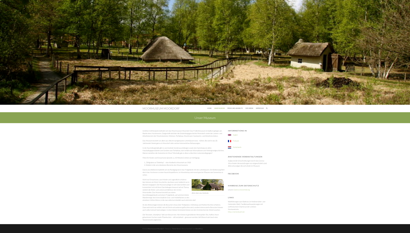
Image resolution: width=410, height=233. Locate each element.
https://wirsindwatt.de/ (236, 212)
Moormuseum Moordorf (161, 108)
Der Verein (249, 108)
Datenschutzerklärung (242, 190)
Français (236, 141)
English (235, 135)
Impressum (260, 108)
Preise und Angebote (235, 108)
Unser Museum (219, 108)
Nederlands (237, 147)
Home (209, 108)
